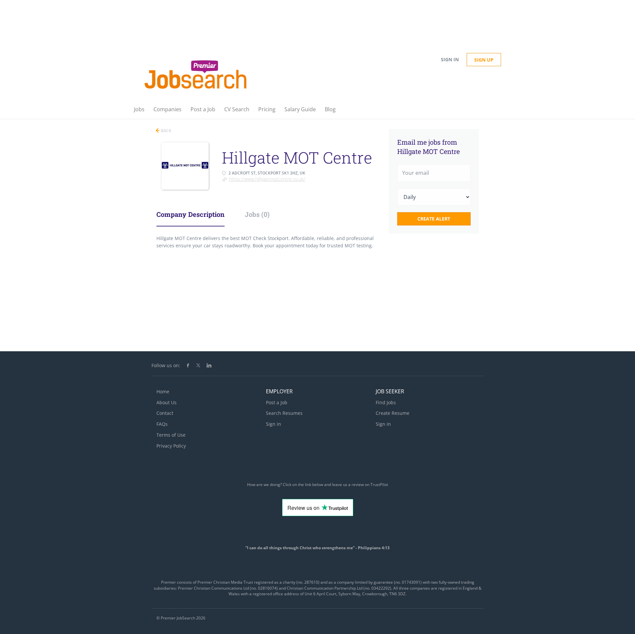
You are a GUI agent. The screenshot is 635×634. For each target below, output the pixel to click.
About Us (166, 402)
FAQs (162, 424)
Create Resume (392, 413)
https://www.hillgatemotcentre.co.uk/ (267, 179)
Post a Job (276, 402)
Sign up (483, 60)
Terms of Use (171, 435)
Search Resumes (284, 413)
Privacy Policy (171, 446)
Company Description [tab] (190, 214)
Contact (164, 413)
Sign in (450, 59)
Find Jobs (386, 402)
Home (162, 391)
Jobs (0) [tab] (257, 214)
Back (165, 130)
